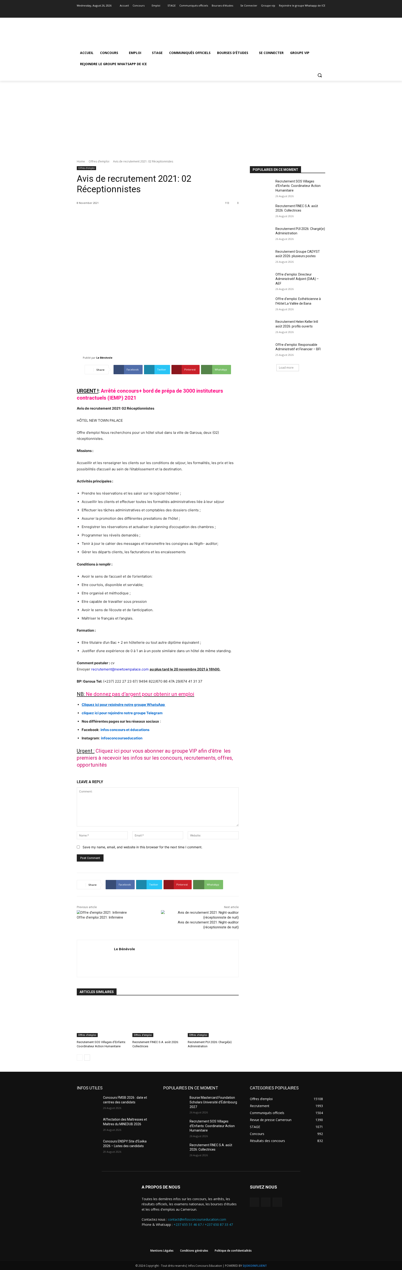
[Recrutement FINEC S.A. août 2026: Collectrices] (157, 1019)
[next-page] (87, 1057)
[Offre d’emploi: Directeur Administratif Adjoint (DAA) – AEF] (261, 280)
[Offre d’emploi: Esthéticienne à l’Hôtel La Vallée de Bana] (261, 305)
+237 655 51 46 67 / (189, 1224)
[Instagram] (316, 12)
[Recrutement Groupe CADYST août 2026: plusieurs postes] (261, 257)
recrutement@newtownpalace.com (120, 669)
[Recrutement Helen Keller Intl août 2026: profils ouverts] (261, 327)
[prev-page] (80, 1057)
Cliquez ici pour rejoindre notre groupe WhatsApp (123, 704)
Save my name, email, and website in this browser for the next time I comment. (142, 847)
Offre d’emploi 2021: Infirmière (100, 917)
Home (81, 161)
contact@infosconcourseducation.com (197, 1219)
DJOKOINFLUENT (255, 1266)
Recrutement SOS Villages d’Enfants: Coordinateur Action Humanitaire (298, 185)
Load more (286, 368)
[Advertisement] (201, 115)
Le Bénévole (104, 357)
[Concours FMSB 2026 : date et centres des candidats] (88, 1103)
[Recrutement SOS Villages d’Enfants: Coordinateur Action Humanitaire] (102, 1019)
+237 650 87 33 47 (219, 1224)
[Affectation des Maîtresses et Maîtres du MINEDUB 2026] (88, 1125)
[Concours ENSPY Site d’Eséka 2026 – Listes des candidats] (88, 1147)
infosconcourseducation (121, 738)
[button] (319, 75)
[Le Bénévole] (80, 357)
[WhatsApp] (277, 1202)
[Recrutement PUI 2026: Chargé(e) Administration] (213, 1019)
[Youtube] (322, 12)
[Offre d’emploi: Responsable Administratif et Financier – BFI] (261, 350)
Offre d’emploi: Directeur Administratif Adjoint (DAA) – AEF (297, 279)
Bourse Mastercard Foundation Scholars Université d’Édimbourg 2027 (213, 1102)
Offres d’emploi (99, 161)
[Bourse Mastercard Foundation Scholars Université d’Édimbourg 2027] (174, 1103)
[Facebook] (309, 12)
